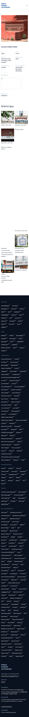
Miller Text (24, 692)
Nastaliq (3, 278)
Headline (5, 693)
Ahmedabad (18, 270)
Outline (3, 254)
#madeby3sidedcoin (6, 706)
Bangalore (17, 125)
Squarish (3, 256)
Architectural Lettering (6, 59)
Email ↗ (3, 682)
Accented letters (19, 250)
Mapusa (19, 230)
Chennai (3, 274)
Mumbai (3, 125)
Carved (3, 67)
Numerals (4, 95)
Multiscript (7, 250)
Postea (8, 692)
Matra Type (20, 689)
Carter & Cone (13, 693)
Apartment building (19, 68)
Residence (19, 71)
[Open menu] (27, 5)
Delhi (3, 53)
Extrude (10, 252)
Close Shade (4, 252)
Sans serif (7, 254)
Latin (17, 53)
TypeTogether (14, 692)
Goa (16, 230)
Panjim (19, 248)
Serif (17, 59)
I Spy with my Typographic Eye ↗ (10, 676)
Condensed (18, 252)
